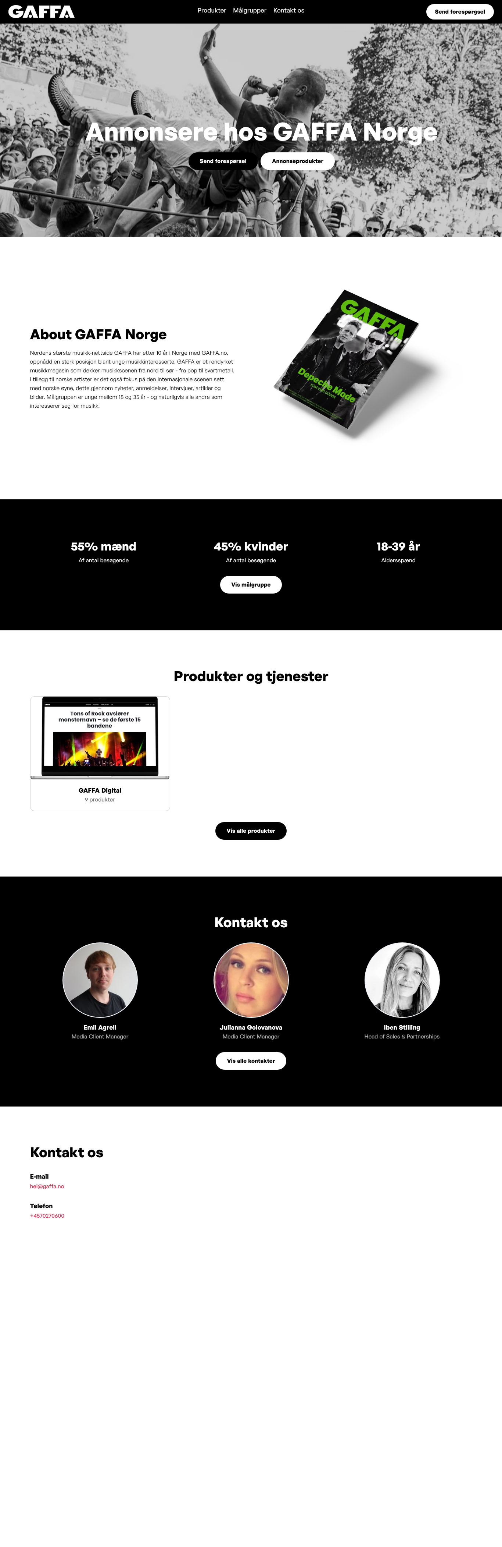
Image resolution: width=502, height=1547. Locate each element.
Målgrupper (249, 10)
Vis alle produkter (251, 830)
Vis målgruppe (251, 584)
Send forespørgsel (460, 11)
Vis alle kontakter (251, 1060)
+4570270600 (47, 1215)
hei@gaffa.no (47, 1186)
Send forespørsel (223, 160)
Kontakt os (289, 10)
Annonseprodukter (297, 160)
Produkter (211, 10)
